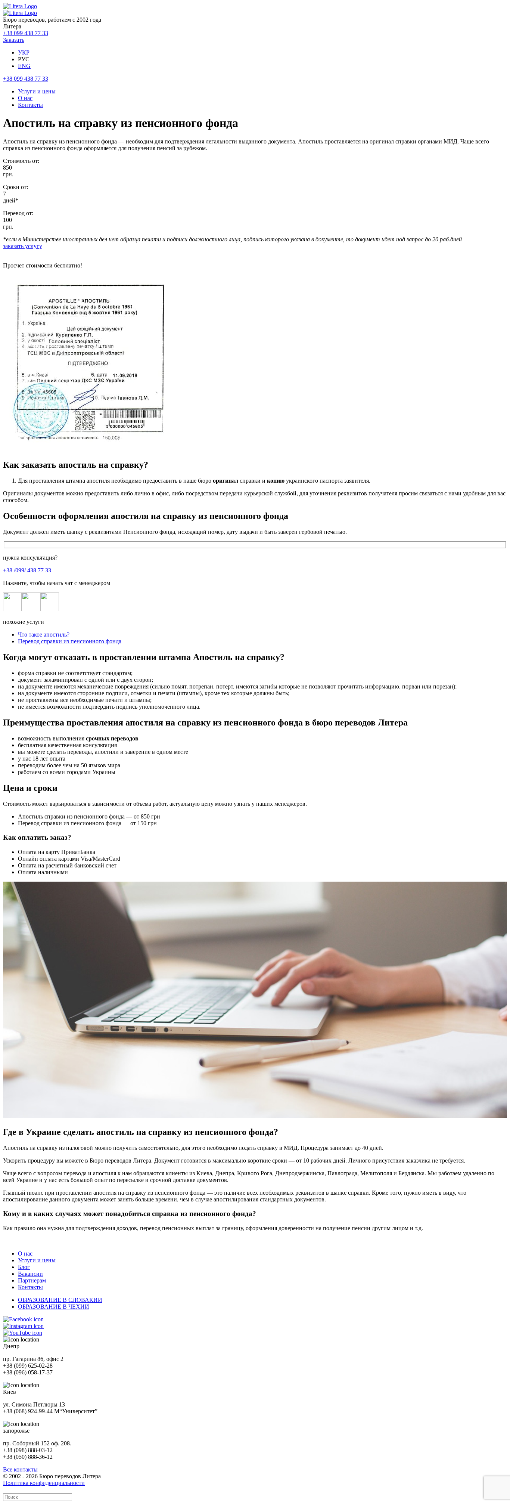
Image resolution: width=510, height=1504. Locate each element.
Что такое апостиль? (43, 634)
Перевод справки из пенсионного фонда (69, 641)
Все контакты (20, 1469)
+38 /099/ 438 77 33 (27, 570)
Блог (24, 1267)
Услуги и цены (37, 91)
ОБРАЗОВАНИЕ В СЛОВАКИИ (60, 1300)
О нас (25, 98)
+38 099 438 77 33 (25, 33)
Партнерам (32, 1280)
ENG (24, 66)
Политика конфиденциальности (44, 1483)
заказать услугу (22, 246)
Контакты (30, 105)
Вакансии (30, 1274)
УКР (23, 52)
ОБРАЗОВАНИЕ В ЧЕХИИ (53, 1306)
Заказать (13, 40)
